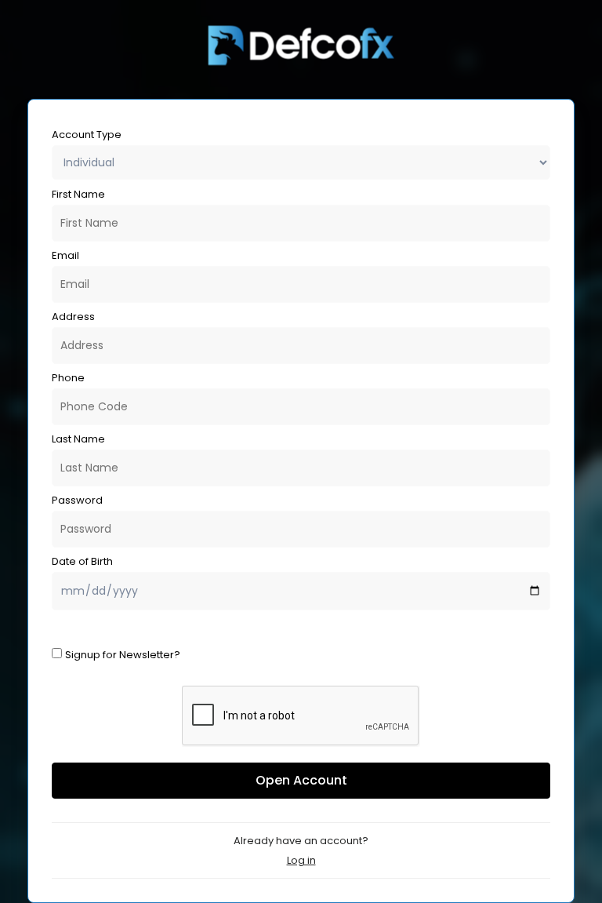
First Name (78, 194)
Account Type (86, 135)
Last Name (78, 439)
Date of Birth (82, 562)
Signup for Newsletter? (122, 655)
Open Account (301, 780)
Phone (68, 378)
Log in (301, 860)
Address (73, 317)
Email (65, 256)
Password (77, 500)
